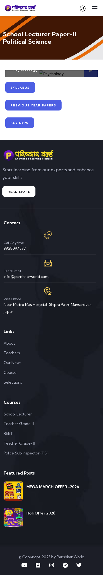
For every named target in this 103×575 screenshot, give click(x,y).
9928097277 (15, 248)
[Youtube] (24, 565)
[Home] (28, 155)
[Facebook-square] (37, 565)
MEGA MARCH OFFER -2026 (52, 486)
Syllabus (20, 87)
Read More (19, 192)
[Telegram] (65, 565)
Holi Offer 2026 (40, 513)
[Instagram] (51, 565)
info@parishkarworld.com (26, 276)
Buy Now (20, 123)
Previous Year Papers (33, 105)
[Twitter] (78, 565)
